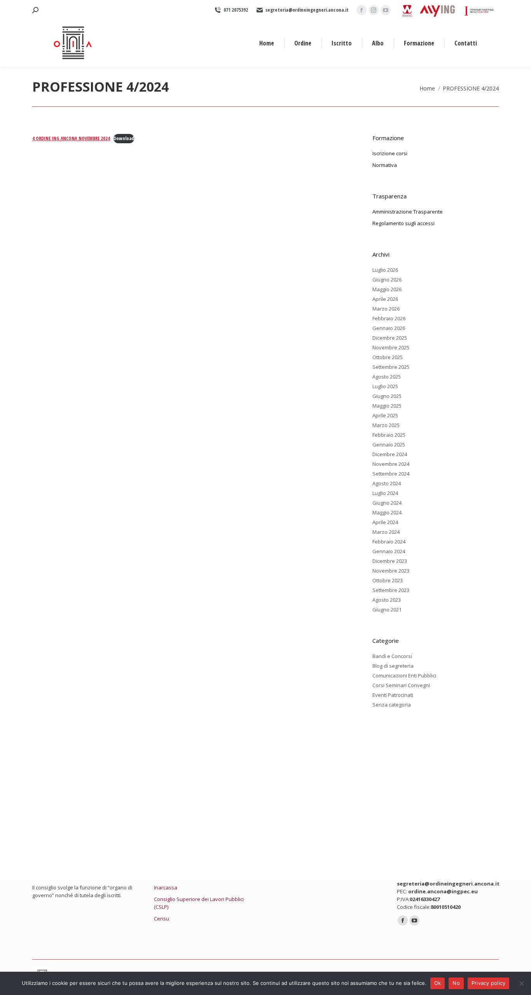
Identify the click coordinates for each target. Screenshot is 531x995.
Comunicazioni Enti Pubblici (404, 675)
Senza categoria (391, 704)
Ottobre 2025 (387, 357)
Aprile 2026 (385, 298)
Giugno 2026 (387, 279)
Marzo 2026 (386, 308)
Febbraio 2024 (388, 541)
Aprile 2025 (385, 415)
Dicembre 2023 (389, 560)
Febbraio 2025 (388, 434)
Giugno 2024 (387, 502)
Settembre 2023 (390, 590)
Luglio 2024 (385, 493)
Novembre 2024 (390, 463)
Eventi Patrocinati (392, 694)
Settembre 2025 (390, 366)
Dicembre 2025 (389, 337)
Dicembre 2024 (389, 454)
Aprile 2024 (385, 522)
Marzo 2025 (386, 425)
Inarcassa (165, 887)
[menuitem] (266, 43)
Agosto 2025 (386, 376)
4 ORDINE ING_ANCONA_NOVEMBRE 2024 (71, 138)
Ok (437, 983)
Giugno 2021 (387, 609)
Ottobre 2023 (387, 580)
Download (124, 138)
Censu (161, 918)
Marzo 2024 (386, 531)
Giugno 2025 (387, 395)
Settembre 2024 (390, 473)
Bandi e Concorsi (392, 656)
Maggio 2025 (387, 405)
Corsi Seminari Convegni (401, 685)
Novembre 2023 (390, 570)
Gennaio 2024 (388, 551)
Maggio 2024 (387, 512)
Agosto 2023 (386, 599)
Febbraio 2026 (388, 318)
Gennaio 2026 (388, 328)
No (456, 983)
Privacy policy (489, 983)
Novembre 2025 (390, 347)
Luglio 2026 (385, 269)
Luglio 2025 (385, 386)
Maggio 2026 (387, 289)
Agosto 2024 (386, 483)
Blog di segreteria (393, 665)
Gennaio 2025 (388, 444)
